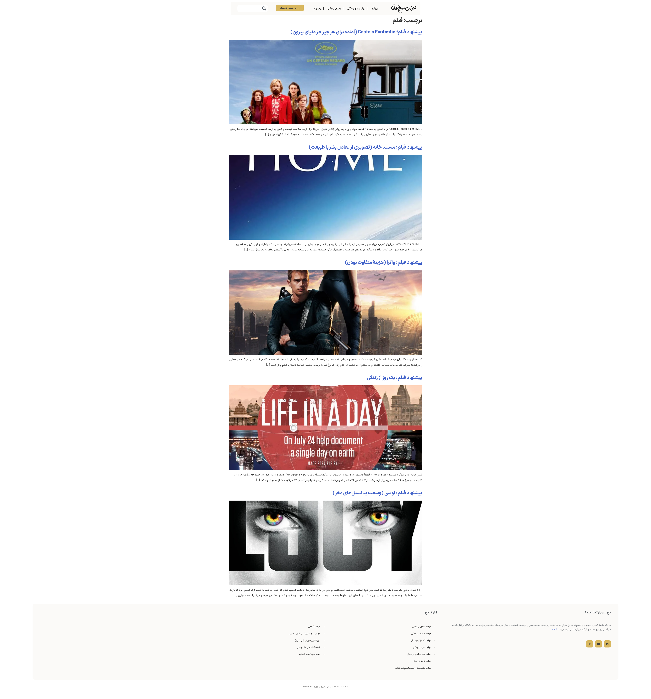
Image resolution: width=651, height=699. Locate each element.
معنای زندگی (334, 8)
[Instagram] (589, 643)
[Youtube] (598, 643)
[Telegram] (607, 643)
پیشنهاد (317, 8)
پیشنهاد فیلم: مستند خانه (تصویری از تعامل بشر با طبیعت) (365, 147)
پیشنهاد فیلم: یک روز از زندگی (394, 377)
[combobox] (252, 8)
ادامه (554, 629)
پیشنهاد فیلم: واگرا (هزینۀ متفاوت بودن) (383, 262)
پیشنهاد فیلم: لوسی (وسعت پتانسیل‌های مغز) (377, 493)
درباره (375, 8)
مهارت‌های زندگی (356, 8)
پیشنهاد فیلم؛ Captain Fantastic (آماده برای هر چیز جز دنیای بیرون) (356, 32)
